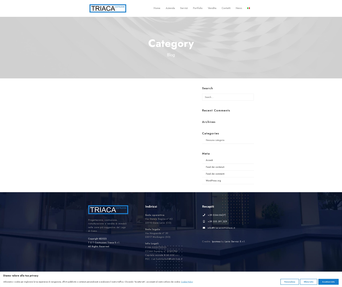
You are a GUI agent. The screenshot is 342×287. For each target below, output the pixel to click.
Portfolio (198, 8)
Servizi (184, 8)
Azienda (170, 8)
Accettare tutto (328, 281)
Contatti (226, 8)
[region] (171, 279)
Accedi (209, 160)
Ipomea (216, 241)
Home (157, 8)
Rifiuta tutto (308, 281)
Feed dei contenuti (215, 167)
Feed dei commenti (215, 173)
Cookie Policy (187, 281)
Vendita (212, 8)
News (239, 8)
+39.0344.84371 (217, 215)
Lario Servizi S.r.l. (235, 241)
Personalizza (289, 281)
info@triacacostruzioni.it (221, 227)
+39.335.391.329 (217, 221)
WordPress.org (213, 180)
